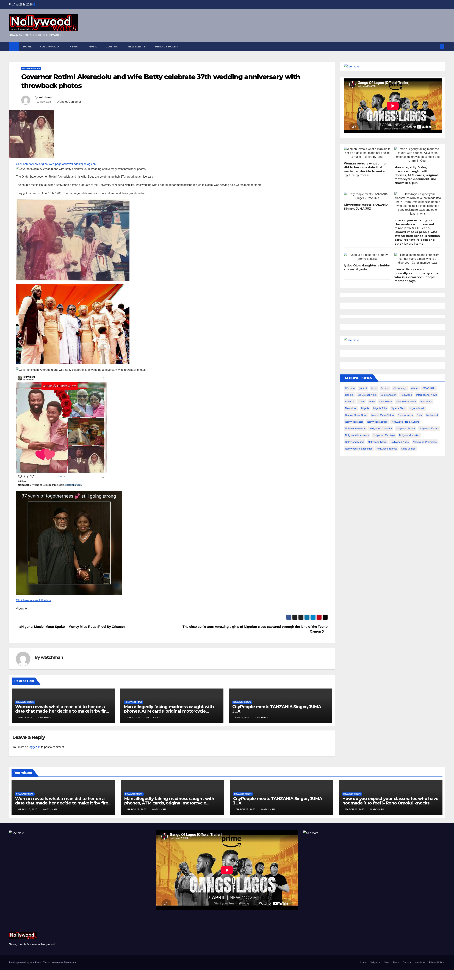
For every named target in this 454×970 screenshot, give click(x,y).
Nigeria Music (417, 408)
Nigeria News (405, 415)
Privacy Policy (167, 46)
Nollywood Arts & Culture (405, 421)
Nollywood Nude (400, 441)
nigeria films (398, 408)
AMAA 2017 (429, 388)
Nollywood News (31, 68)
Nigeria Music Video (382, 415)
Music (93, 46)
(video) (363, 388)
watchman (45, 97)
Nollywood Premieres (425, 441)
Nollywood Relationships (358, 448)
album (414, 388)
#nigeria (76, 101)
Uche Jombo (408, 448)
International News (426, 394)
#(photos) (63, 101)
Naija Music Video (406, 401)
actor (374, 388)
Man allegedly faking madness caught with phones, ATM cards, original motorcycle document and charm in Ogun (169, 711)
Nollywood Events (429, 428)
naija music (385, 401)
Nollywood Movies (409, 435)
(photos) (350, 388)
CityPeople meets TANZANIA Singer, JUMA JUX (276, 709)
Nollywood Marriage (384, 435)
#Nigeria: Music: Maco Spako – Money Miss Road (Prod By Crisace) (72, 626)
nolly (419, 415)
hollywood (406, 394)
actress (385, 388)
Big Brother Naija (367, 394)
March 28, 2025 (28, 809)
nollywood (432, 415)
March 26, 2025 (355, 809)
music (361, 401)
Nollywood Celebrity (381, 428)
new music (426, 401)
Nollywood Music (354, 441)
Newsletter (137, 46)
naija (372, 401)
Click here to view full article (33, 600)
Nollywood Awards (355, 428)
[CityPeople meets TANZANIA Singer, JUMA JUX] (367, 196)
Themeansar (70, 962)
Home (27, 46)
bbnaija (349, 394)
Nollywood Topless (387, 448)
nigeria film (380, 408)
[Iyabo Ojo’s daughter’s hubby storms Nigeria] (367, 257)
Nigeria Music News (356, 415)
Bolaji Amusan (388, 394)
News (74, 46)
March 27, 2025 (137, 809)
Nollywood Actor (354, 421)
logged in (34, 747)
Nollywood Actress (377, 421)
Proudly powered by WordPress (25, 962)
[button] (436, 46)
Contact (113, 46)
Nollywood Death (405, 428)
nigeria (365, 408)
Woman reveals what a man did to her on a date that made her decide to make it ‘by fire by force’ (61, 711)
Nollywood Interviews (357, 435)
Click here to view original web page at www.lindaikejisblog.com (56, 164)
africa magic (400, 388)
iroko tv (349, 401)
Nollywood (50, 46)
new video (351, 408)
